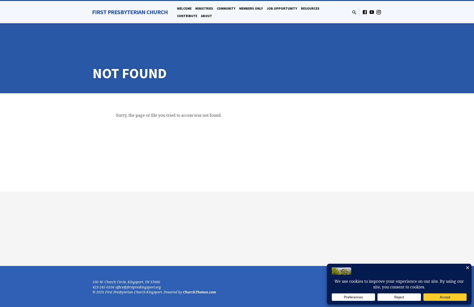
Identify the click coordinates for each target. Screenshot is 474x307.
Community (226, 8)
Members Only (251, 8)
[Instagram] (378, 12)
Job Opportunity (282, 8)
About (206, 16)
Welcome (184, 8)
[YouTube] (372, 12)
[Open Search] (354, 12)
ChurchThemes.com (199, 292)
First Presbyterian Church (130, 12)
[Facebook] (365, 12)
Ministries (204, 8)
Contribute (187, 16)
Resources (310, 8)
